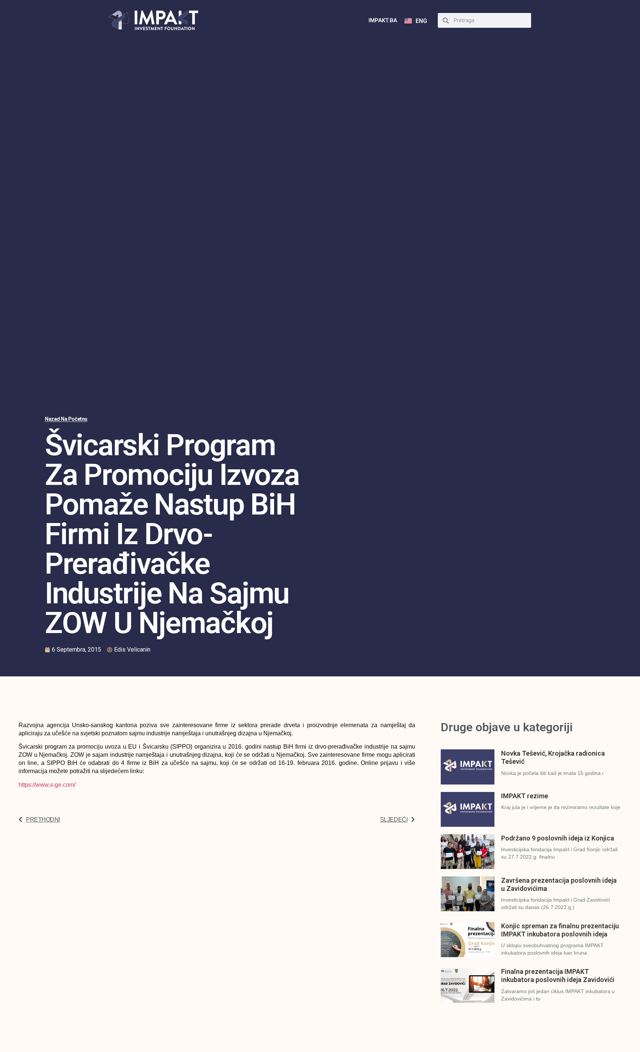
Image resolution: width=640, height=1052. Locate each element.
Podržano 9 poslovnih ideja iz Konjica (557, 838)
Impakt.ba (383, 20)
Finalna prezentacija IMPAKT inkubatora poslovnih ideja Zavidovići (557, 975)
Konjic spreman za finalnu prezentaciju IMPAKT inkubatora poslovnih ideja (560, 930)
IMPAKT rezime (524, 796)
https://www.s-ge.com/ (47, 785)
